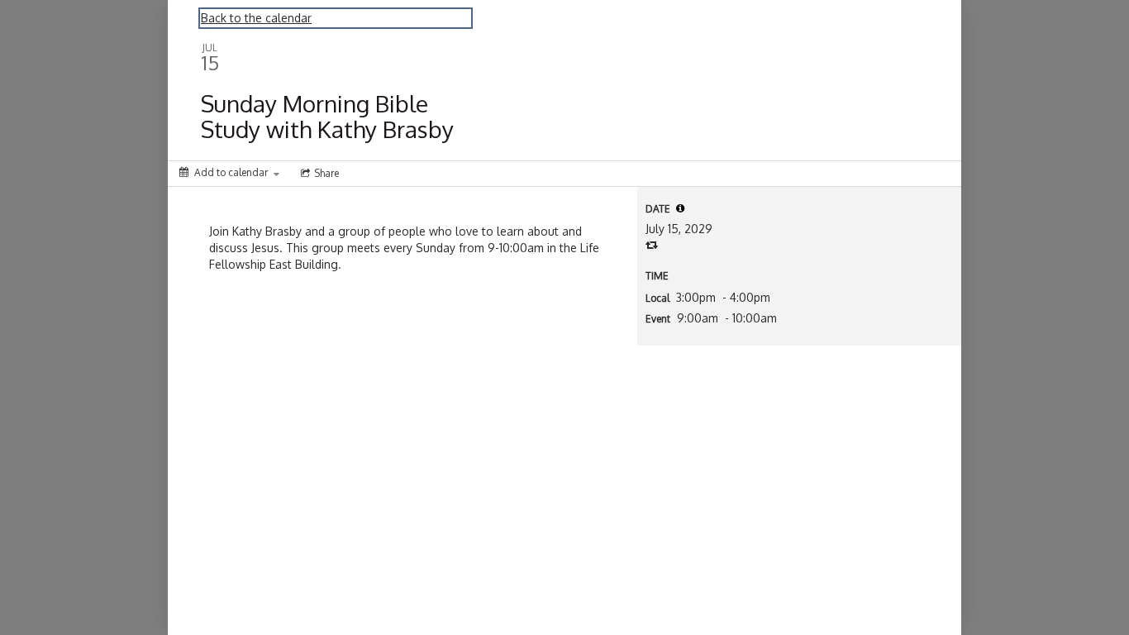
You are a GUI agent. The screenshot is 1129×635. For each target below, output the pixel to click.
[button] (680, 208)
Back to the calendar (256, 18)
